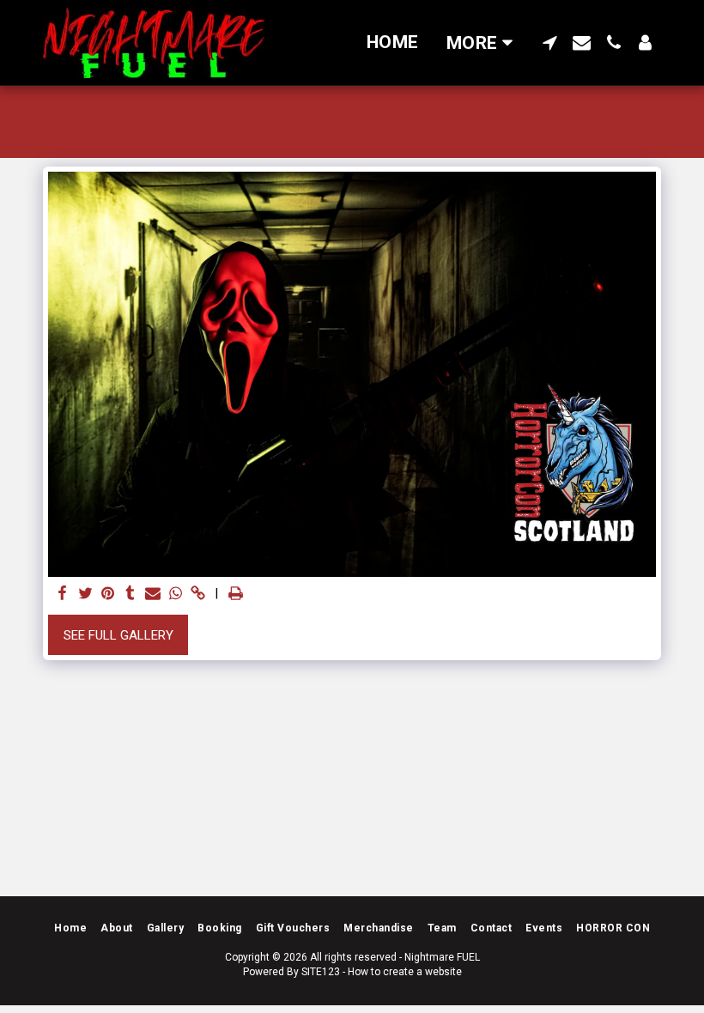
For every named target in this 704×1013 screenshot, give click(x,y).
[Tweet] (85, 594)
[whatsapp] (175, 594)
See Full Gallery (118, 635)
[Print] (236, 594)
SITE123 (320, 972)
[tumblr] (130, 594)
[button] (550, 42)
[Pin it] (108, 594)
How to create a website (405, 972)
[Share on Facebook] (63, 594)
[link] (198, 594)
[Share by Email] (153, 594)
